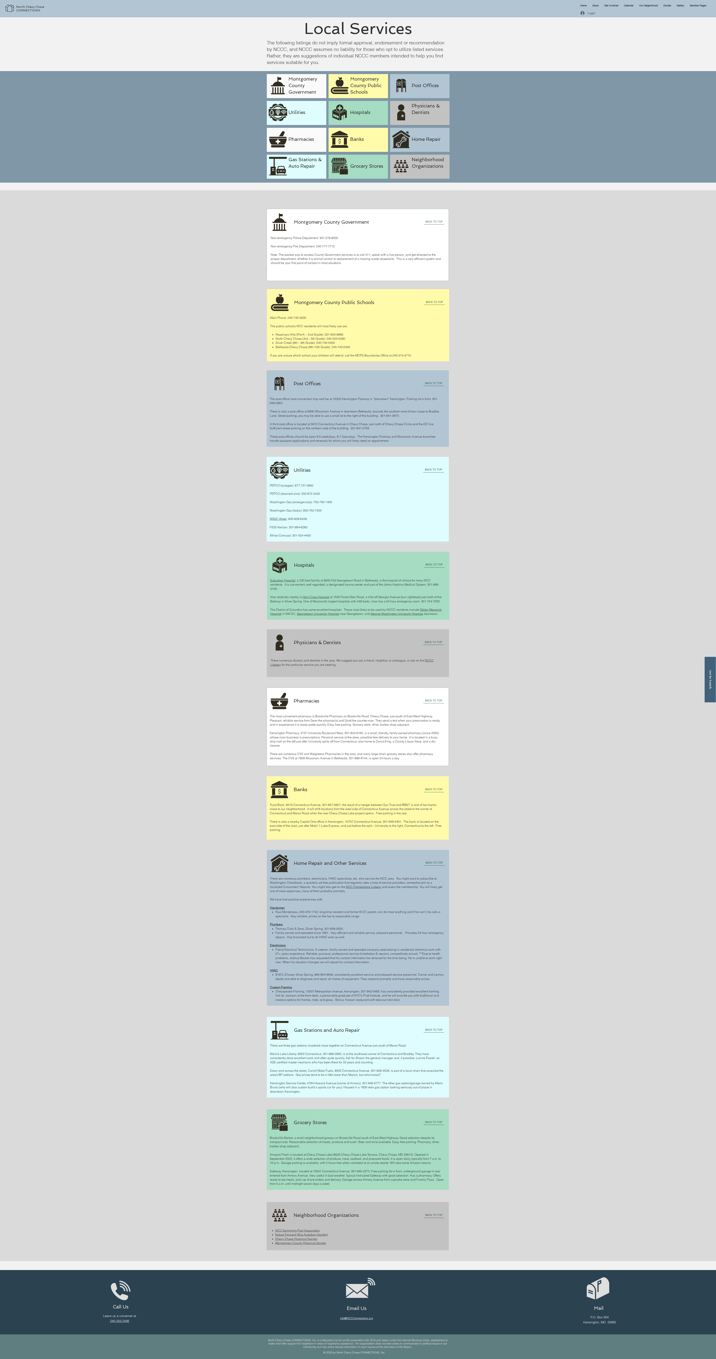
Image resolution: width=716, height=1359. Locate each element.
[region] (46, 4)
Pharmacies (301, 139)
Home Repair (426, 139)
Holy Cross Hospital (316, 597)
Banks (357, 139)
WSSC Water (278, 519)
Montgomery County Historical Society (300, 1243)
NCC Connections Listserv (363, 887)
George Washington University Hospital (396, 614)
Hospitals (360, 112)
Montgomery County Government (302, 85)
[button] (698, 5)
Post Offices (425, 85)
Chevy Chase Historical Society (296, 1239)
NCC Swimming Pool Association (297, 1230)
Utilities (296, 112)
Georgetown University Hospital (318, 614)
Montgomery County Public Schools (365, 85)
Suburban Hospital (282, 580)
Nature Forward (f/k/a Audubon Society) (301, 1234)
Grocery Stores (366, 166)
